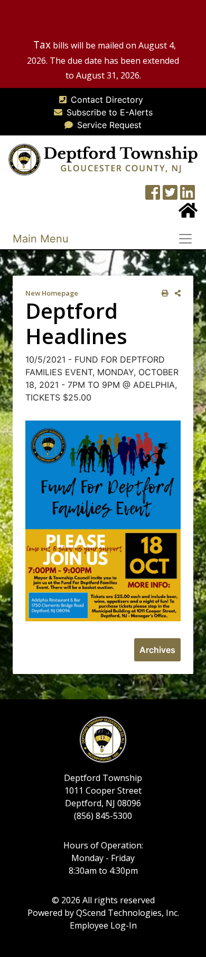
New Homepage (51, 293)
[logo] (103, 158)
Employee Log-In (103, 925)
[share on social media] (176, 293)
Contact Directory (107, 99)
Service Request (109, 125)
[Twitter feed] (170, 195)
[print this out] (162, 293)
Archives (157, 649)
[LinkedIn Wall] (187, 195)
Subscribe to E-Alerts (110, 112)
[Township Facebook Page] (152, 195)
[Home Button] (188, 213)
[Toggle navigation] (188, 239)
